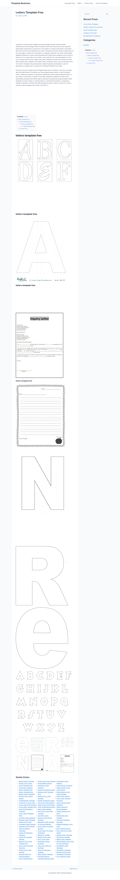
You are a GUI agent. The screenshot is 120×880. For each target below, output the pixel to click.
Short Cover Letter (43, 839)
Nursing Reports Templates (92, 36)
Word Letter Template (63, 837)
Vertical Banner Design (45, 783)
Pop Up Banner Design (63, 856)
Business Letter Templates (27, 820)
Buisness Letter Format (63, 852)
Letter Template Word (25, 858)
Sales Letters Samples (44, 809)
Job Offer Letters (43, 816)
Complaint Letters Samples (27, 824)
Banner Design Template (26, 781)
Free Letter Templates (26, 788)
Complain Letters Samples (27, 818)
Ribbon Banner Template (45, 854)
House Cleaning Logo (90, 30)
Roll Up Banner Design (63, 828)
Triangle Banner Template (27, 800)
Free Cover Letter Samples (46, 803)
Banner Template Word (26, 792)
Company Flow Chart (90, 33)
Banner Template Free (25, 790)
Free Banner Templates (63, 850)
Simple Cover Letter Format (46, 805)
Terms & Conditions (102, 3)
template (86, 45)
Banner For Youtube (44, 835)
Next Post (74, 868)
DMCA (80, 3)
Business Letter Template (64, 835)
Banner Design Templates (27, 794)
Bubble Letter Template (63, 839)
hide (26, 116)
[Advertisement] (29, 30)
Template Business (20, 3)
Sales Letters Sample (62, 796)
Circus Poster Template (91, 24)
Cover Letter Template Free (27, 807)
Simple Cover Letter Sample (46, 781)
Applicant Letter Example (27, 826)
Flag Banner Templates (63, 854)
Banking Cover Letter (44, 837)
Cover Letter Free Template (27, 805)
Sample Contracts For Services (93, 27)
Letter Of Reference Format (46, 807)
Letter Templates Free (26, 785)
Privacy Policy (88, 3)
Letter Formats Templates (64, 785)
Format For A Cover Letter (27, 803)
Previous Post (17, 868)
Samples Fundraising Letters (46, 790)
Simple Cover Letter (25, 822)
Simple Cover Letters (25, 783)
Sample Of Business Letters (46, 800)
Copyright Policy (70, 3)
